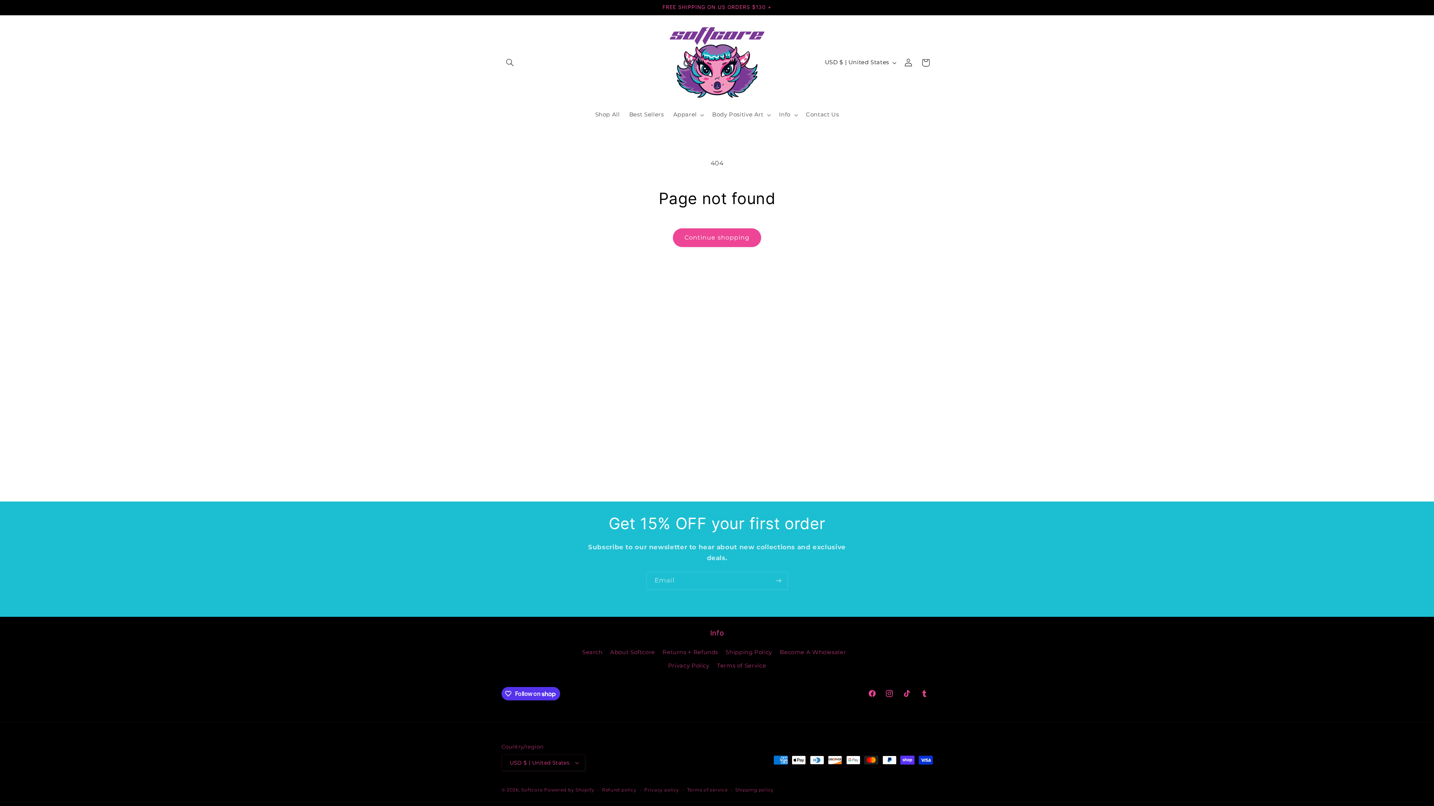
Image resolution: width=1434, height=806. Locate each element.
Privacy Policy (689, 665)
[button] (510, 62)
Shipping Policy (749, 652)
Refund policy (619, 790)
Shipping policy (754, 790)
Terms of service (707, 790)
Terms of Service (741, 665)
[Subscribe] (778, 581)
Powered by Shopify (569, 790)
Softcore (532, 790)
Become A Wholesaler (813, 652)
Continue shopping (717, 237)
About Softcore (632, 652)
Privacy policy (661, 790)
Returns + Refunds (690, 652)
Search (592, 652)
